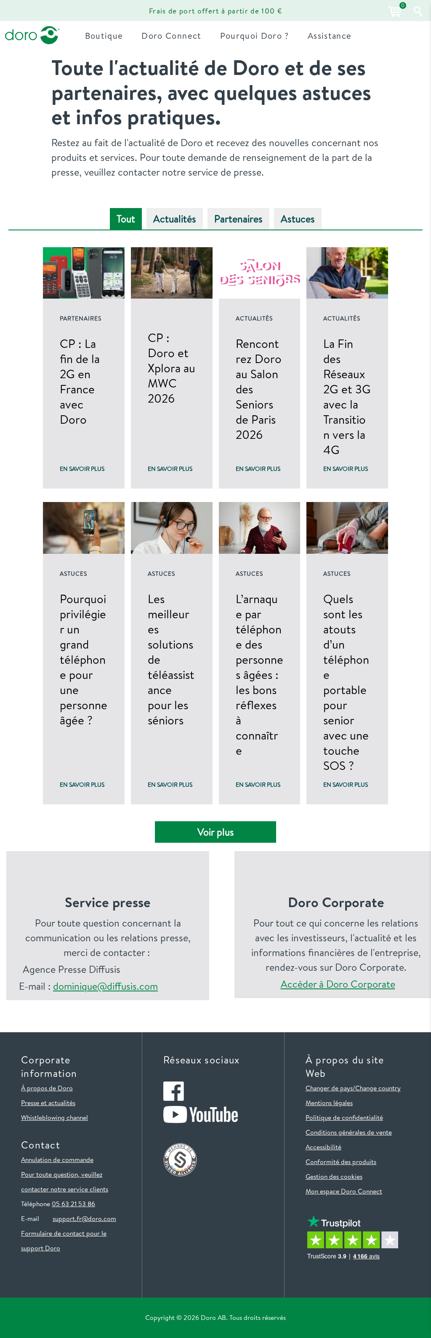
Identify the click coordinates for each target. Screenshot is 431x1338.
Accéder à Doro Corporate (338, 984)
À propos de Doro (47, 1087)
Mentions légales (329, 1102)
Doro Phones (30, 10)
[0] (393, 11)
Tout (126, 219)
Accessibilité (323, 1146)
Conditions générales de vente (349, 1132)
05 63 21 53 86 (73, 1203)
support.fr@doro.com (84, 1218)
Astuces (298, 219)
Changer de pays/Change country (353, 1087)
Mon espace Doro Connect (344, 1191)
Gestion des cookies (334, 1176)
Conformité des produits (341, 1161)
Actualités (174, 219)
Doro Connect (171, 35)
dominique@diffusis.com (105, 986)
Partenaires (238, 219)
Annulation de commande (57, 1159)
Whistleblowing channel (54, 1117)
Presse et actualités (48, 1102)
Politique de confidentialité (344, 1117)
